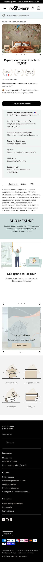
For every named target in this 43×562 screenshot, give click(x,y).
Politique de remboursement (26, 553)
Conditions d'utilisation (9, 553)
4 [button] (24, 54)
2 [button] (21, 303)
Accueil (4, 21)
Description (13, 184)
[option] (21, 38)
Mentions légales (9, 484)
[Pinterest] (11, 519)
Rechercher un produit (8, 550)
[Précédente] (3, 54)
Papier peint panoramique (12, 503)
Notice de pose (8, 477)
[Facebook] (3, 519)
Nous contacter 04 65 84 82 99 (14, 465)
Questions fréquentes (11, 488)
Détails (23, 184)
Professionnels (8, 511)
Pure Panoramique (21, 556)
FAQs (32, 184)
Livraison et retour (9, 461)
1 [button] (16, 54)
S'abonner (10, 442)
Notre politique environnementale (15, 492)
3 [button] (21, 54)
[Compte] (33, 7)
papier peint (13, 79)
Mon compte (7, 458)
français (6, 534)
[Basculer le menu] (4, 8)
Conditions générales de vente (14, 481)
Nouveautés (7, 507)
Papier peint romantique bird (17, 21)
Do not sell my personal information (27, 550)
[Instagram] (7, 519)
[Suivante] (40, 54)
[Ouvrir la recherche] (4, 15)
